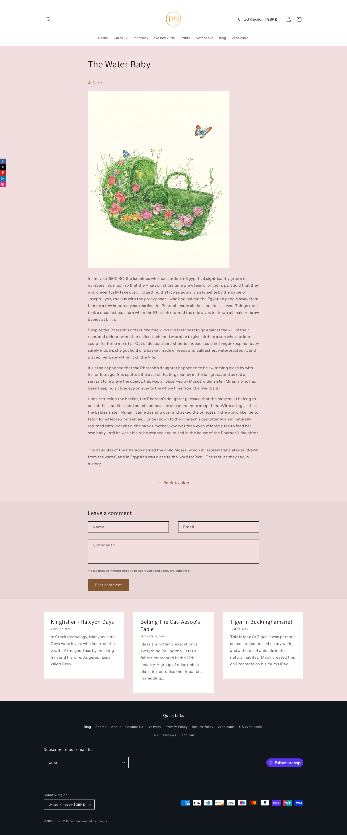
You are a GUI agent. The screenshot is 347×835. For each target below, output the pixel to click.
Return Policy (202, 727)
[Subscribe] (123, 762)
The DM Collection (67, 821)
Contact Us (134, 727)
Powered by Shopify (93, 821)
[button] (49, 19)
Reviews (169, 735)
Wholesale (226, 727)
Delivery (154, 727)
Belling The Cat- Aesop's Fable (170, 625)
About (116, 727)
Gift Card (188, 735)
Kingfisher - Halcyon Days (82, 621)
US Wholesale (250, 727)
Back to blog (176, 482)
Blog (87, 727)
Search (101, 727)
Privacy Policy (176, 727)
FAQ (155, 735)
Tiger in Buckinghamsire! (261, 621)
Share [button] (98, 82)
